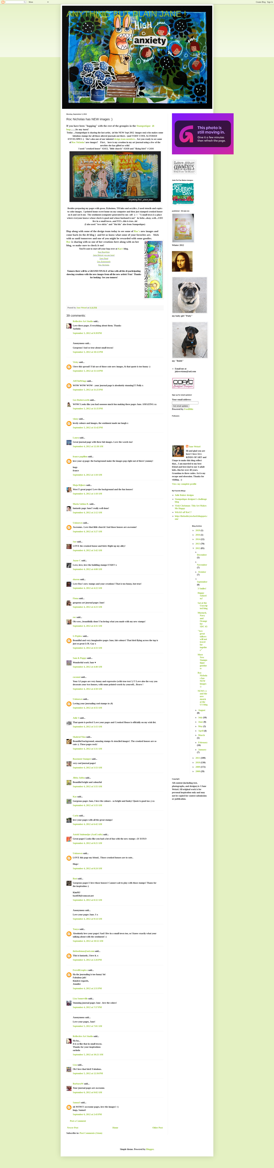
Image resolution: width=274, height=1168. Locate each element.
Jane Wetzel (194, 446)
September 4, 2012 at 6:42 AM (87, 824)
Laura (76, 437)
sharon (76, 579)
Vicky (75, 362)
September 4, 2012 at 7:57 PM (87, 1007)
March (201, 735)
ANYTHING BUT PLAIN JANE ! (126, 14)
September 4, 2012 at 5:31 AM (87, 749)
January (202, 749)
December (202, 555)
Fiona (75, 598)
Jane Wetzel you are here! (104, 255)
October (202, 572)
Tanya (76, 929)
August (201, 710)
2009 (198, 767)
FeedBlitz (188, 409)
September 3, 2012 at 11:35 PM (88, 408)
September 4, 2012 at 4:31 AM (87, 626)
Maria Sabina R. (81, 504)
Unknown (77, 523)
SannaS (76, 1102)
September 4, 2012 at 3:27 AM (87, 531)
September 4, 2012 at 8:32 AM (87, 900)
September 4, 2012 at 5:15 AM (87, 726)
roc (74, 617)
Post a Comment (78, 1121)
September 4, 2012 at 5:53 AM (87, 767)
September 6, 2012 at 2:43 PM (87, 1114)
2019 (198, 530)
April (201, 731)
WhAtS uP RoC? (183, 512)
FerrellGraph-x (80, 970)
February (202, 742)
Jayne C (77, 560)
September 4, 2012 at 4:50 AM (87, 689)
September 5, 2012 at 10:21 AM (88, 1054)
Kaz (75, 796)
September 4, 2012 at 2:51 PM (87, 988)
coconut (76, 677)
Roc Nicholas (78, 142)
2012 (198, 548)
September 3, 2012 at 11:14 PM (88, 371)
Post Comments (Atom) (91, 1133)
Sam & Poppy (79, 658)
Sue (74, 541)
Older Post (157, 1127)
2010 (198, 762)
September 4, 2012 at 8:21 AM (87, 843)
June (201, 722)
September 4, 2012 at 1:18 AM (87, 493)
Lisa (75, 1065)
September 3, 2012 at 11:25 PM (88, 389)
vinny (75, 419)
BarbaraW (78, 1083)
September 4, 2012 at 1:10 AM (87, 475)
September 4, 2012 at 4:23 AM (87, 607)
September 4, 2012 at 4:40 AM (87, 667)
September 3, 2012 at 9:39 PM (87, 333)
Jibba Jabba (79, 778)
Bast (75, 878)
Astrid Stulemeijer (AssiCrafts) (88, 834)
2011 (198, 758)
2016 (198, 535)
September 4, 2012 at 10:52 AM (88, 941)
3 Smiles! (202, 588)
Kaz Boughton (104, 252)
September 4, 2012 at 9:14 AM (87, 919)
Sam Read (103, 258)
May (200, 726)
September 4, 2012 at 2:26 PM (87, 960)
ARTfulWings (79, 381)
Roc (68, 241)
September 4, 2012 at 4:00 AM (87, 569)
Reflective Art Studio (83, 321)
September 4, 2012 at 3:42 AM (87, 550)
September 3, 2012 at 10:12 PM (88, 352)
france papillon (80, 456)
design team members (124, 139)
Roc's (137, 231)
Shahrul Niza (79, 737)
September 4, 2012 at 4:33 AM (87, 648)
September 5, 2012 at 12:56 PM (88, 1073)
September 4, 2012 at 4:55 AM (87, 708)
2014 (198, 539)
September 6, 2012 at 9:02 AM (87, 1092)
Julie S (76, 718)
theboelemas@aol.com (83, 951)
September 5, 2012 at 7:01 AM (87, 1026)
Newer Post (72, 1127)
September (202, 582)
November (202, 565)
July (200, 717)
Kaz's (120, 249)
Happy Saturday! (202, 596)
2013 (198, 543)
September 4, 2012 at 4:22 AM (87, 588)
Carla (75, 815)
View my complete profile (184, 484)
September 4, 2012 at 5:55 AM (87, 786)
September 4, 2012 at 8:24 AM (87, 868)
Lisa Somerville (80, 998)
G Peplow (77, 636)
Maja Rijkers (79, 485)
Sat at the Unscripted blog (202, 606)
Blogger (150, 1149)
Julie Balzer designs (184, 495)
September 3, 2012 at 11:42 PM (88, 427)
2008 (198, 771)
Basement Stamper (82, 759)
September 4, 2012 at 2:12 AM (87, 512)
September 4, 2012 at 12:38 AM (88, 446)
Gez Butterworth (103, 262)
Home (115, 1127)
